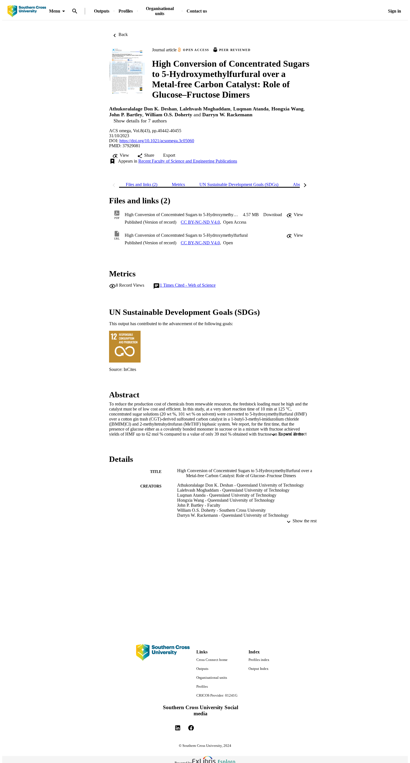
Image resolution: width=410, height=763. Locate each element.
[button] (272, 214)
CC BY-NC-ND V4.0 (200, 222)
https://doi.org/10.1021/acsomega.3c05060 (156, 140)
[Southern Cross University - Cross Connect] (27, 11)
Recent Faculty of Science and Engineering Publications (187, 161)
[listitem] (177, 728)
